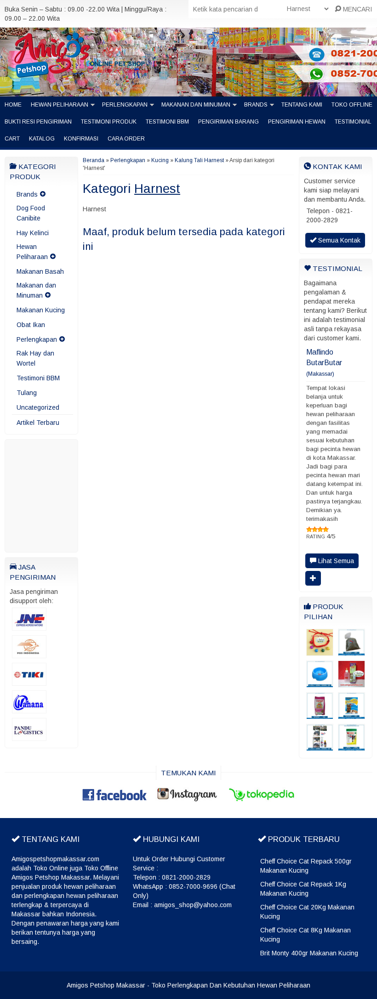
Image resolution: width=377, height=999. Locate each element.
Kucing (160, 160)
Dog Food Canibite (31, 213)
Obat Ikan (31, 324)
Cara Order (126, 138)
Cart (12, 138)
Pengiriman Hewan (297, 122)
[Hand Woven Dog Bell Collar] (319, 651)
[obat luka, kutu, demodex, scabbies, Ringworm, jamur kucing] (319, 746)
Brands (256, 105)
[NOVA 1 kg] (319, 714)
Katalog (42, 138)
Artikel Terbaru (38, 422)
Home (13, 105)
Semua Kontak (338, 240)
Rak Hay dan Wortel (35, 358)
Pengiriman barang (228, 122)
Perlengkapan (125, 105)
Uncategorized (38, 407)
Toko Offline (351, 105)
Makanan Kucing (41, 310)
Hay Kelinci (33, 233)
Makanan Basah (40, 271)
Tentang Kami (301, 105)
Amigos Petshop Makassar (106, 985)
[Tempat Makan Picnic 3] (319, 683)
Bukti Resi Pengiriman (38, 122)
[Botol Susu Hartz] (351, 683)
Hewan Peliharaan (59, 105)
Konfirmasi (81, 138)
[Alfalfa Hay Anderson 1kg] (351, 651)
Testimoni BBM (167, 122)
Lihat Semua (335, 560)
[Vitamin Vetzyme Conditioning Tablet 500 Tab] (351, 746)
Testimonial (353, 122)
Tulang (27, 392)
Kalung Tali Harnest (199, 160)
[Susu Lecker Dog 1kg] (351, 714)
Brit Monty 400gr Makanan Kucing (309, 953)
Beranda (93, 160)
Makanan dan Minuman (195, 105)
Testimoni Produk (109, 122)
